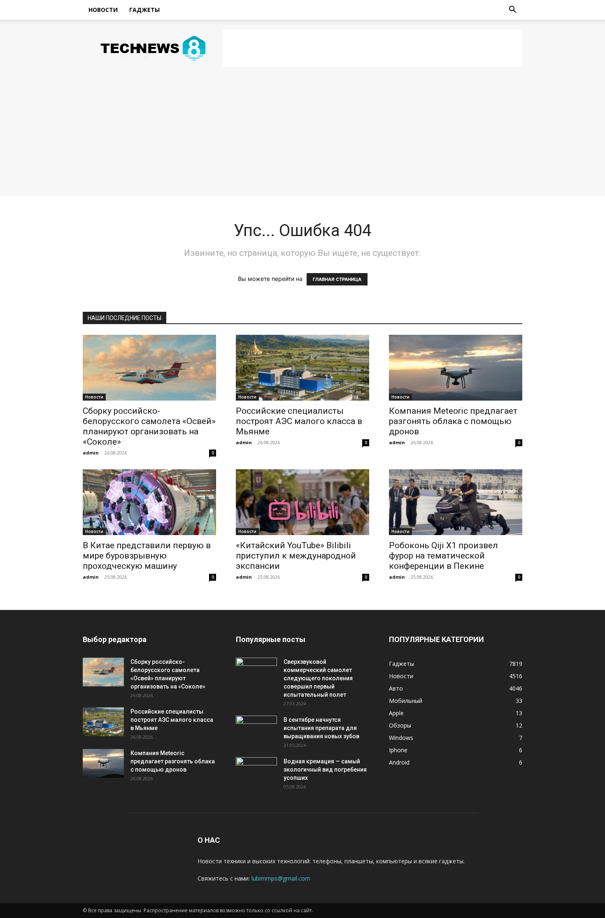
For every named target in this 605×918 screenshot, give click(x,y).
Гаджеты (144, 10)
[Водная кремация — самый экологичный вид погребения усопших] (256, 771)
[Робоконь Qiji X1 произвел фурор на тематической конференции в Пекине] (455, 502)
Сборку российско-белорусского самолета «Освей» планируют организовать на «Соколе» (149, 426)
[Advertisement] (372, 48)
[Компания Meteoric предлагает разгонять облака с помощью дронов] (455, 368)
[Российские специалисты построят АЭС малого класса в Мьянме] (302, 368)
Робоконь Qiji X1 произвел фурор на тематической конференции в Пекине (443, 555)
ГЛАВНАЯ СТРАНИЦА (337, 279)
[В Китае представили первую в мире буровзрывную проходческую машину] (149, 502)
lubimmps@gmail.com (280, 878)
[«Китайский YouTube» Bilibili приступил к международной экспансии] (302, 502)
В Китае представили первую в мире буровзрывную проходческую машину (147, 555)
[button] (512, 10)
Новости (103, 10)
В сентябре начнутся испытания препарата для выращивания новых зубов (321, 728)
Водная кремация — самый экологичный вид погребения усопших (325, 769)
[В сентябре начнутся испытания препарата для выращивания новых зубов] (256, 730)
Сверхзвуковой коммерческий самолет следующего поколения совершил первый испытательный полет (318, 678)
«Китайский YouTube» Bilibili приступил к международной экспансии (296, 555)
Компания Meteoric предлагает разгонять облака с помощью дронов (453, 421)
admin (91, 453)
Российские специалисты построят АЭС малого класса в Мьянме (299, 421)
